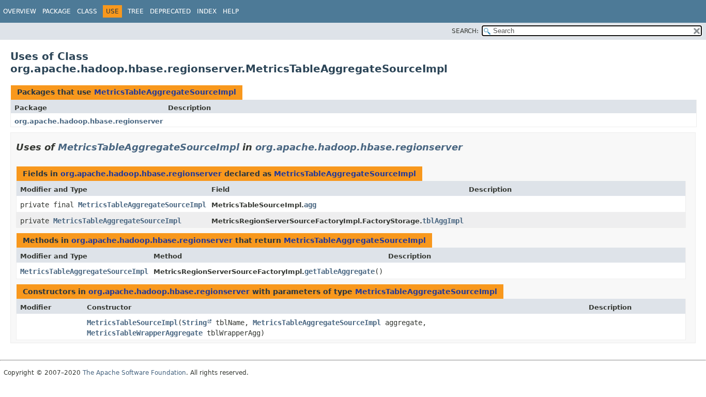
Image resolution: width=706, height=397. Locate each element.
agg (310, 205)
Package (56, 11)
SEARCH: (465, 31)
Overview (19, 11)
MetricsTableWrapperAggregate (145, 333)
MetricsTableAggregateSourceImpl (165, 92)
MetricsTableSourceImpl (132, 322)
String (194, 322)
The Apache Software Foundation (134, 372)
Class (87, 11)
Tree (136, 11)
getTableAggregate (339, 271)
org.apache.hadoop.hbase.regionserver (88, 121)
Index (207, 11)
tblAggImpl (443, 221)
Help (231, 11)
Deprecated (170, 11)
